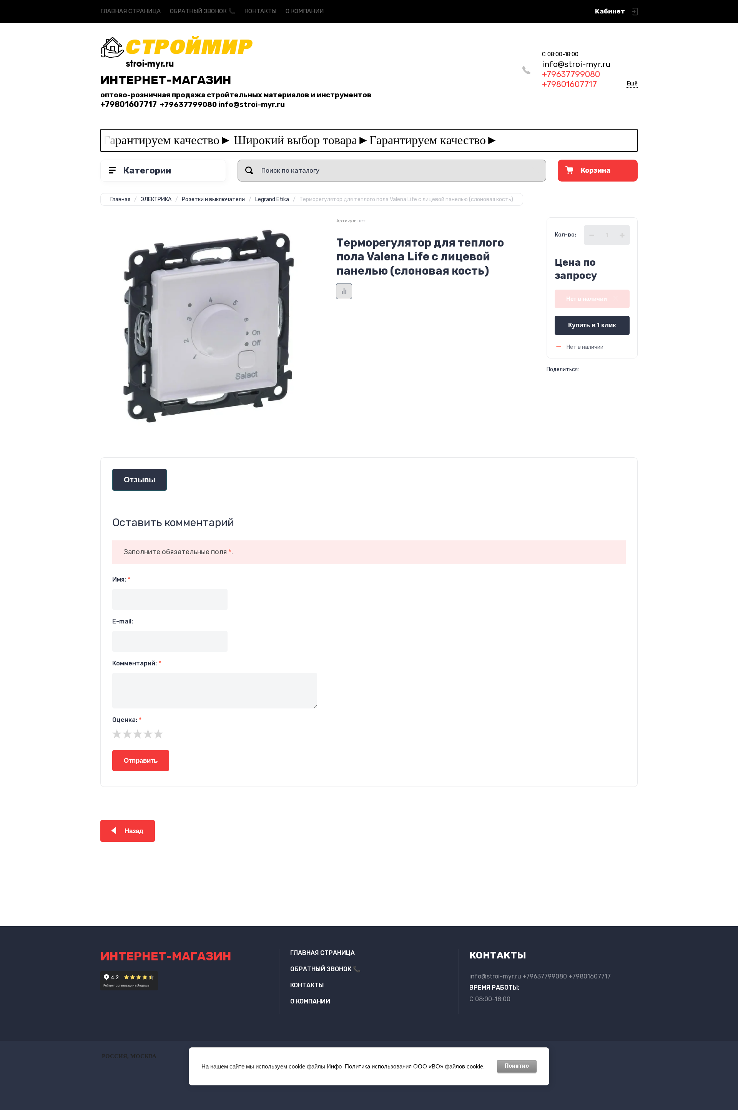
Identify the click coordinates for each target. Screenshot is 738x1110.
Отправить (141, 760)
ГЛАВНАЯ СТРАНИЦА (130, 11)
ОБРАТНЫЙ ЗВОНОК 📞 (203, 11)
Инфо (333, 1066)
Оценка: (126, 719)
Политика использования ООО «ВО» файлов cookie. (415, 1066)
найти (249, 171)
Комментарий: (136, 663)
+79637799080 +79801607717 (576, 74)
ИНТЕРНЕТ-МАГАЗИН (165, 80)
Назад (134, 831)
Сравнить (344, 291)
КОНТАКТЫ (260, 11)
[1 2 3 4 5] (369, 733)
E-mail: (122, 621)
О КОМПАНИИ (305, 11)
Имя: (121, 579)
